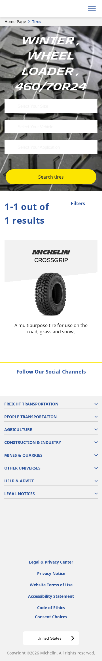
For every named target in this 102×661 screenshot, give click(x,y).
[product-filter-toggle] (93, 204)
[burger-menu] (91, 8)
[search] (78, 8)
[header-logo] (27, 8)
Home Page (15, 21)
